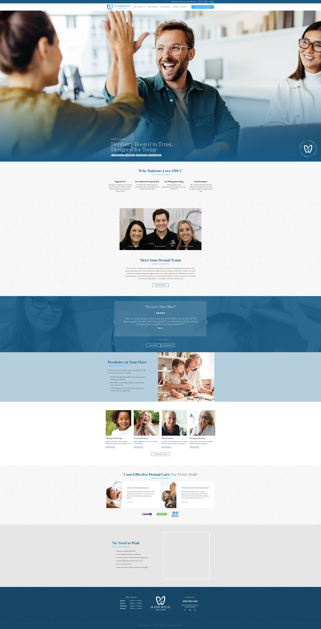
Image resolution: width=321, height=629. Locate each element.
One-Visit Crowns (117, 155)
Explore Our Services (160, 454)
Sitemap (155, 625)
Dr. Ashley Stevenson (187, 246)
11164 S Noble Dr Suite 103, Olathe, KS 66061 (183, 1)
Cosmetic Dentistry (155, 155)
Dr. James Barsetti (160, 246)
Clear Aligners (130, 155)
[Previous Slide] (114, 321)
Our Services (153, 7)
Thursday (122, 608)
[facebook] (185, 610)
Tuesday (122, 603)
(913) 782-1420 (206, 1)
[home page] (118, 7)
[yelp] (195, 610)
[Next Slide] (206, 321)
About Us (141, 7)
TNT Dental (180, 625)
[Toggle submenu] (146, 6)
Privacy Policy (162, 625)
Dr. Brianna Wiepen (133, 246)
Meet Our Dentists (160, 285)
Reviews (176, 7)
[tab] (155, 339)
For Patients (166, 7)
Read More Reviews (168, 345)
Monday (122, 601)
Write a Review (153, 345)
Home (135, 7)
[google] (190, 610)
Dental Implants (141, 155)
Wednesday (123, 606)
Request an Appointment (202, 7)
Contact (183, 7)
